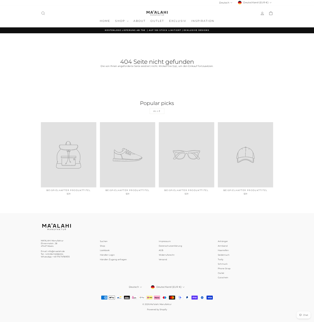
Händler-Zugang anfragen (113, 259)
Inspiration (202, 20)
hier (175, 66)
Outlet (157, 20)
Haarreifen (223, 250)
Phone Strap (224, 268)
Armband (222, 246)
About (139, 20)
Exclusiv (177, 20)
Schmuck (222, 264)
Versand (163, 259)
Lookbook (105, 250)
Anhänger (223, 241)
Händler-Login (107, 255)
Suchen (104, 241)
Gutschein (223, 277)
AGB (161, 250)
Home (105, 20)
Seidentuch (224, 255)
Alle (157, 111)
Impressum (165, 241)
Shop (120, 20)
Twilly (220, 259)
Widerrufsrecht (166, 255)
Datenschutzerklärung (170, 246)
